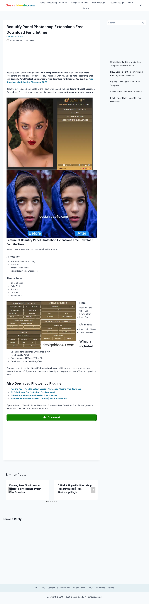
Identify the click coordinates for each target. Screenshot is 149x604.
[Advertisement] (52, 59)
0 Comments (29, 40)
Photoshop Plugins (15, 36)
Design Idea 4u (16, 40)
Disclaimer (65, 588)
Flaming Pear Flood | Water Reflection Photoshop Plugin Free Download (25, 489)
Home (42, 3)
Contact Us (53, 588)
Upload (110, 588)
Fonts (130, 3)
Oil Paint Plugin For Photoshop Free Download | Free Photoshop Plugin (75, 489)
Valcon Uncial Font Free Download (126, 91)
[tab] (46, 501)
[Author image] (8, 40)
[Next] (93, 490)
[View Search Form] (141, 5)
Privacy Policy (79, 588)
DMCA (91, 588)
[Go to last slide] (10, 490)
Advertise (100, 588)
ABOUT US (40, 588)
